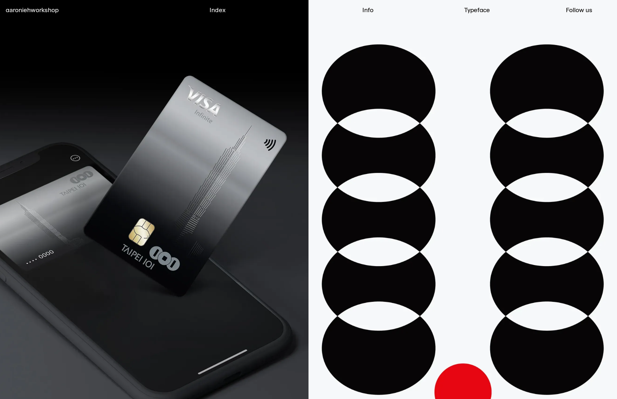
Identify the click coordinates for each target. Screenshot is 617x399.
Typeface (477, 10)
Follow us (579, 10)
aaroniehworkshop (32, 10)
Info (367, 10)
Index (218, 10)
